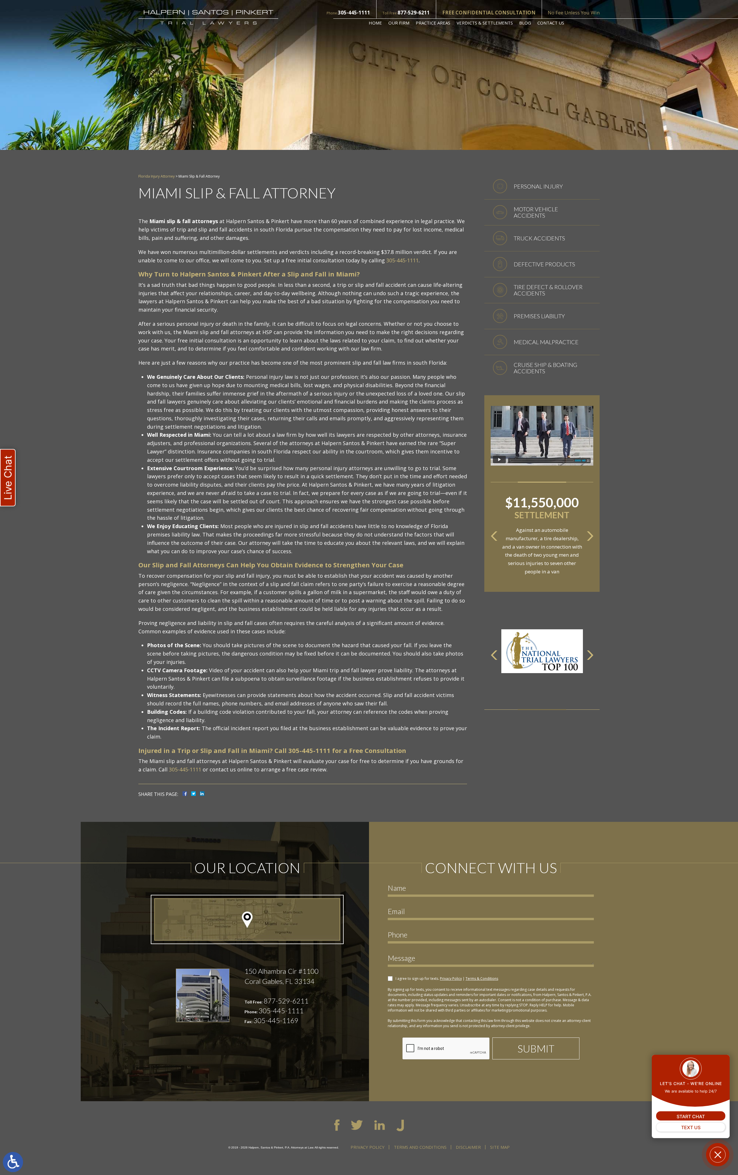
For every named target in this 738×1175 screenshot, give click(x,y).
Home (375, 23)
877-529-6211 (414, 12)
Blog (525, 23)
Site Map (500, 1147)
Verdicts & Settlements (485, 23)
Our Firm (398, 23)
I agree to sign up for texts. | (447, 978)
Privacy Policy (451, 978)
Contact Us (550, 23)
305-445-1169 (275, 1020)
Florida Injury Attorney (156, 176)
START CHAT (691, 1116)
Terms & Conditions (482, 978)
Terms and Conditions (420, 1147)
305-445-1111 (354, 12)
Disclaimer (468, 1147)
